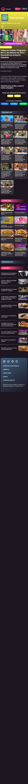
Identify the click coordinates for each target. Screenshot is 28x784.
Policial (10, 96)
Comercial (6, 369)
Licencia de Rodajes (9, 380)
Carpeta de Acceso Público (11, 366)
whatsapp (23, 103)
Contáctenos (7, 373)
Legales (5, 376)
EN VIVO (18, 9)
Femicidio (17, 96)
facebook (4, 103)
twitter (14, 103)
